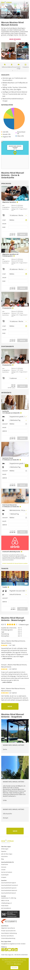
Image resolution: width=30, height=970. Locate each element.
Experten (3, 851)
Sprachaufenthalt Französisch (9, 885)
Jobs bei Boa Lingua (6, 854)
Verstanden (14, 967)
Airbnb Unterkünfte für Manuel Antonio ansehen (15, 563)
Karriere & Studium (6, 872)
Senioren (3, 867)
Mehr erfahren (15, 39)
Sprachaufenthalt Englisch (8, 882)
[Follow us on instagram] (3, 949)
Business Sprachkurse (7, 936)
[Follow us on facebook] (13, 949)
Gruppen (3, 877)
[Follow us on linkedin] (16, 949)
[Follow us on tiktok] (6, 949)
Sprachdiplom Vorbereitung (9, 933)
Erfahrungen (4, 849)
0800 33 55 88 (5, 900)
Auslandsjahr (5, 875)
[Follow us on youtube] (9, 949)
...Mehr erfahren (7, 658)
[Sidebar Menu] (26, 3)
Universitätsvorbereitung (8, 938)
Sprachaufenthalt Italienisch (9, 890)
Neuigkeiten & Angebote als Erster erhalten (13, 944)
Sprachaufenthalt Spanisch (8, 888)
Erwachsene (4, 864)
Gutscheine (4, 856)
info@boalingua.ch (6, 903)
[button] (15, 153)
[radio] (8, 624)
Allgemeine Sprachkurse (8, 928)
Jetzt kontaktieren (6, 908)
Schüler (3, 869)
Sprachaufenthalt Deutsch (8, 893)
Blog (2, 859)
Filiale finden (4, 905)
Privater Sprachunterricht (8, 930)
